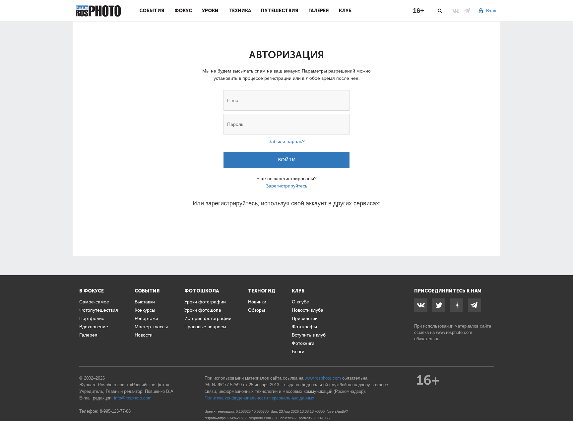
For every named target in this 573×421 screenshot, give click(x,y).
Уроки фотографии (205, 301)
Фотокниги (303, 343)
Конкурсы (145, 310)
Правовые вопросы (205, 326)
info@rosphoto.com (133, 397)
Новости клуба (307, 310)
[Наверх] (564, 399)
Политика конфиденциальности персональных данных (259, 397)
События (151, 10)
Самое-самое (94, 301)
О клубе (300, 301)
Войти (286, 159)
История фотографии (207, 318)
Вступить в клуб (309, 335)
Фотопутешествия (98, 310)
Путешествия (279, 10)
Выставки (145, 301)
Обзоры (256, 310)
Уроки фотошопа (202, 310)
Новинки (257, 301)
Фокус (183, 10)
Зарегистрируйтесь (286, 185)
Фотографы (304, 326)
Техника (239, 10)
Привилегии (305, 318)
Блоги (298, 351)
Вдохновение (93, 326)
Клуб (345, 10)
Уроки (210, 10)
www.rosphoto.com (454, 332)
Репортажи (146, 318)
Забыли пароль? (287, 141)
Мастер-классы (151, 326)
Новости (144, 335)
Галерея (318, 10)
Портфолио (91, 318)
